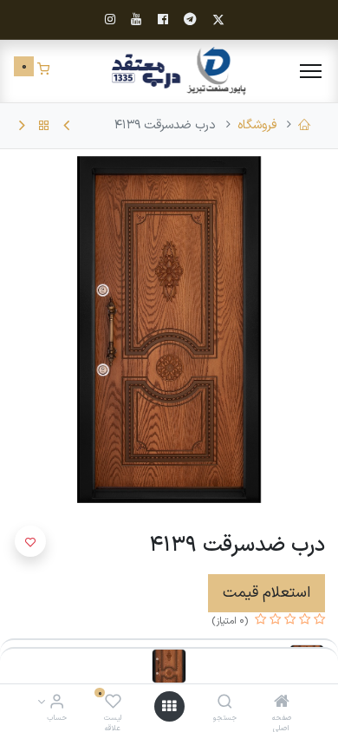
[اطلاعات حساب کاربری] (57, 704)
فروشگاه (256, 125)
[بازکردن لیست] (169, 706)
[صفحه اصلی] (281, 704)
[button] (30, 541)
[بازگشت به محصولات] (44, 125)
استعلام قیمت (266, 593)
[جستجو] (225, 704)
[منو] (310, 71)
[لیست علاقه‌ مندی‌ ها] (113, 704)
